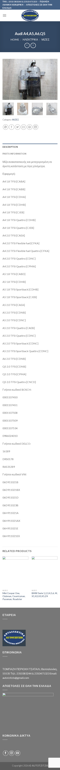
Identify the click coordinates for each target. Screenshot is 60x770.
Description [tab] (10, 147)
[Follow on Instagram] (11, 753)
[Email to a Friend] (23, 127)
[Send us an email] (17, 753)
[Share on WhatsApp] (5, 127)
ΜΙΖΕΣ (46, 39)
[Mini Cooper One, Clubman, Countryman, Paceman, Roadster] (15, 572)
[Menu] (4, 15)
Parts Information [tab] (14, 153)
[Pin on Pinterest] (29, 127)
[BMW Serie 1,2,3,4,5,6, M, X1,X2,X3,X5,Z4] (45, 572)
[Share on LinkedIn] (35, 127)
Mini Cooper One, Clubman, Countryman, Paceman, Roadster (13, 596)
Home (14, 39)
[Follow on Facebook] (5, 753)
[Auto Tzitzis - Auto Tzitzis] (30, 15)
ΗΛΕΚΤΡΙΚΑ (30, 39)
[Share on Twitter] (17, 127)
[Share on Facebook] (11, 127)
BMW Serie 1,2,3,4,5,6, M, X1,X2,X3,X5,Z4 (45, 595)
